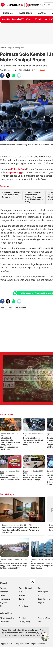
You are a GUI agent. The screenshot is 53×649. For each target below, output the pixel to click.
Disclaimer (4, 622)
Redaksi (22, 618)
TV (1, 606)
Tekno (21, 599)
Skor (39, 588)
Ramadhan (23, 606)
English (41, 602)
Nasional (7, 13)
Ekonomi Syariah (25, 588)
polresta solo (21, 307)
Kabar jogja (25, 13)
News (2, 595)
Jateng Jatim (19, 48)
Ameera (3, 588)
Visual (21, 602)
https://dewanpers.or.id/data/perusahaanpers (21, 635)
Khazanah (4, 592)
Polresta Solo (18, 169)
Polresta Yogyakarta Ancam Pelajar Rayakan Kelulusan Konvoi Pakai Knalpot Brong (34, 197)
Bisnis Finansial (44, 599)
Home (2, 48)
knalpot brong (13, 172)
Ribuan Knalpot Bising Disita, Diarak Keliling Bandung (11, 194)
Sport (40, 595)
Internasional (5, 599)
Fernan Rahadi (39, 70)
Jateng (42, 13)
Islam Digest (43, 592)
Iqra (20, 592)
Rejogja (9, 48)
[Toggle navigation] (2, 5)
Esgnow (3, 602)
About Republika (7, 618)
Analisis (22, 595)
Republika (6, 19)
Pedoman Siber (44, 618)
